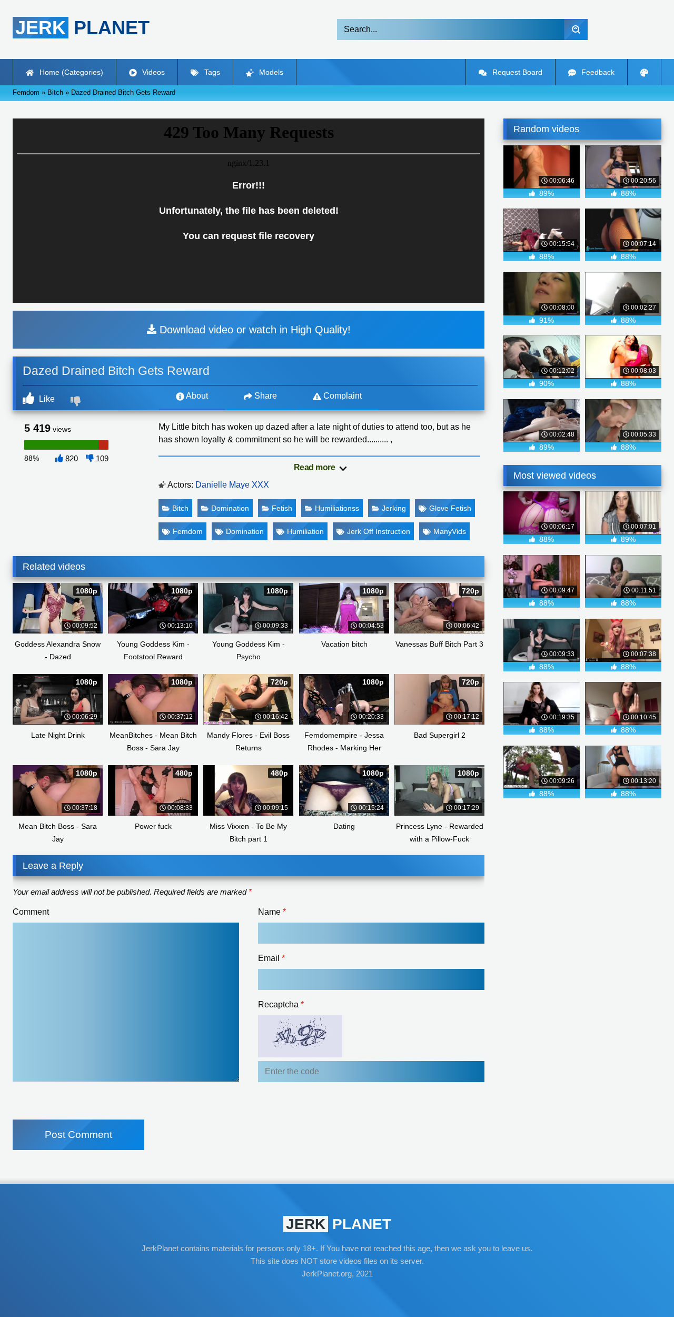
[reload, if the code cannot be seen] (300, 1054)
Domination (230, 508)
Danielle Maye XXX (232, 484)
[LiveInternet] (337, 1294)
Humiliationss (337, 508)
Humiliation (305, 531)
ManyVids (449, 531)
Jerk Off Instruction (378, 531)
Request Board (516, 72)
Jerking (394, 508)
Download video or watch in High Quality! (253, 329)
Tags (211, 72)
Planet (82, 27)
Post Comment (78, 1134)
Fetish (282, 508)
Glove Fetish (450, 508)
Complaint (341, 395)
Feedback (596, 72)
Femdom (188, 531)
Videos (152, 72)
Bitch (180, 508)
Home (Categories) (70, 72)
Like (46, 398)
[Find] (576, 29)
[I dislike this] (77, 402)
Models (270, 72)
